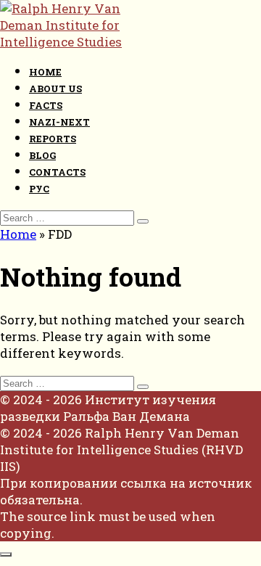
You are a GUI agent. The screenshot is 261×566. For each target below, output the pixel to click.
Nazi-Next (59, 121)
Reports (52, 138)
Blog (42, 155)
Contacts (57, 172)
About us (55, 88)
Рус (39, 188)
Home (45, 71)
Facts (45, 105)
